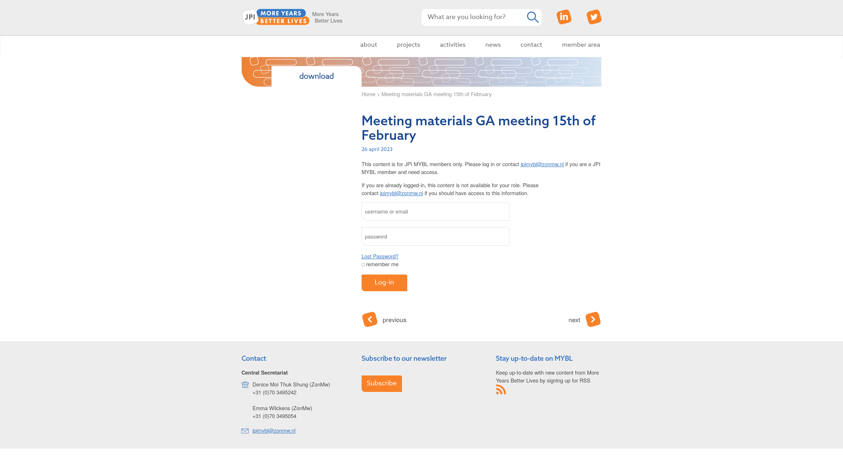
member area (581, 44)
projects (408, 44)
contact (531, 44)
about (368, 44)
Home (368, 94)
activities (453, 44)
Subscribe (382, 383)
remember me (381, 264)
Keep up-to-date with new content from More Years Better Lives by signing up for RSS (547, 376)
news (493, 44)
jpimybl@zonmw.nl (542, 164)
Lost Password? (380, 256)
